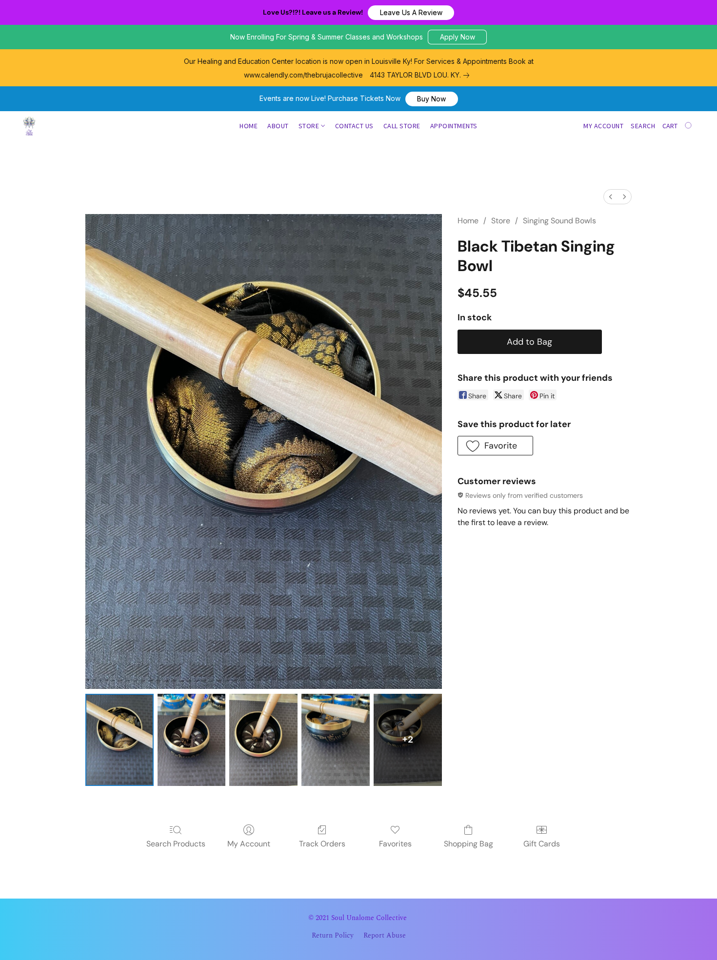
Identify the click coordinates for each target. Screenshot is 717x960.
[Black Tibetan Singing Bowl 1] (192, 740)
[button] (411, 12)
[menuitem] (610, 197)
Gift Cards (541, 844)
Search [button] (643, 125)
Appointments (454, 125)
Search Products (175, 844)
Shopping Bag (468, 844)
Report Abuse (384, 935)
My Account (248, 844)
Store (310, 125)
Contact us (354, 125)
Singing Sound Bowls (559, 221)
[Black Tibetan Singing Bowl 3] (335, 740)
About (278, 125)
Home (248, 125)
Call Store (401, 125)
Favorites (395, 844)
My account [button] (603, 125)
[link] (421, 75)
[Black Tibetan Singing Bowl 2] (263, 740)
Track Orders (322, 844)
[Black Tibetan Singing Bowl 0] (119, 740)
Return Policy (333, 935)
